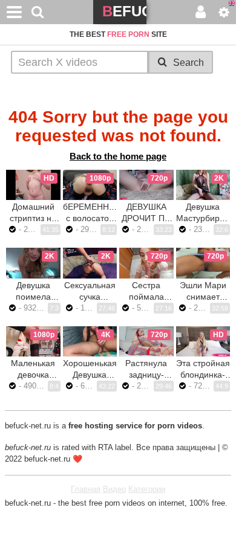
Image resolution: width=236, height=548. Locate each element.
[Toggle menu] (14, 12)
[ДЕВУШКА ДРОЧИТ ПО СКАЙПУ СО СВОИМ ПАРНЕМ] (146, 185)
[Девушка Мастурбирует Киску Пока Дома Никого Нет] (203, 185)
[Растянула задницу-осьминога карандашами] (146, 341)
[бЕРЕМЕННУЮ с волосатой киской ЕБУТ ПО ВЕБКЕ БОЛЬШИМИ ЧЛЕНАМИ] (90, 185)
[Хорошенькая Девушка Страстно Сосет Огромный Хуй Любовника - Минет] (90, 341)
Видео (114, 489)
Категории (146, 489)
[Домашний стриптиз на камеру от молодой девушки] (33, 185)
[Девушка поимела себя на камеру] (33, 263)
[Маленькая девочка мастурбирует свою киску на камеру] (33, 341)
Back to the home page (118, 156)
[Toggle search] (37, 12)
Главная (85, 489)
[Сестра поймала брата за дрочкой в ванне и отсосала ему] (146, 263)
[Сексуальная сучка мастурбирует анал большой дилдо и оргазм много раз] (90, 263)
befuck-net (124, 13)
